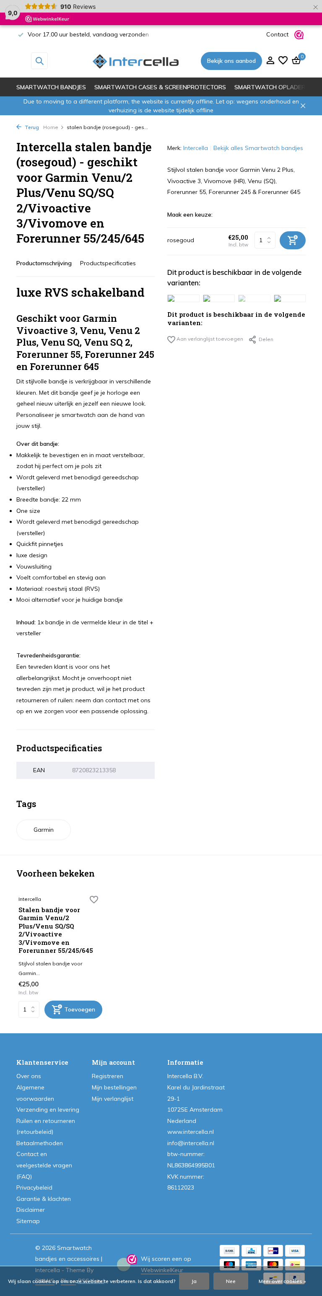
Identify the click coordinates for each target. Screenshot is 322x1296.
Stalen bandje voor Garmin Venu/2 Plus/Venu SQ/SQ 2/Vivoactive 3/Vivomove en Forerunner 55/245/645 (55, 930)
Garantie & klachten (43, 1199)
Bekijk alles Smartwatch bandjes (258, 148)
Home (50, 127)
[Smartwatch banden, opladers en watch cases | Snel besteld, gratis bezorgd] (136, 61)
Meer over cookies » (282, 1281)
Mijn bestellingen (114, 1087)
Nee (231, 1281)
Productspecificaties (108, 263)
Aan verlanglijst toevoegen (209, 339)
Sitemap (28, 1221)
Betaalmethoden (39, 1143)
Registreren (107, 1076)
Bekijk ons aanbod (231, 61)
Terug (31, 127)
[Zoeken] (39, 60)
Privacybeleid (34, 1187)
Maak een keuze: (190, 214)
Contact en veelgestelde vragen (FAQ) (44, 1165)
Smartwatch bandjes (51, 87)
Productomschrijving (44, 263)
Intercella (195, 148)
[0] (295, 61)
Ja (194, 1281)
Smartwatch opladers (271, 87)
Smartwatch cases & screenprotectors (160, 87)
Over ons (28, 1076)
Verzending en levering (47, 1109)
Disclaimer (30, 1209)
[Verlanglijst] (283, 61)
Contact (277, 34)
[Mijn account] (270, 61)
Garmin (44, 829)
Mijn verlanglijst (112, 1098)
